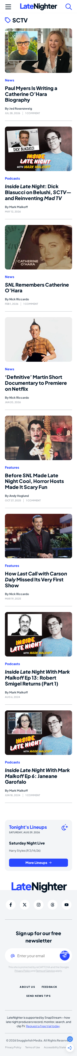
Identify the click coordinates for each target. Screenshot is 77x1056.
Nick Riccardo (19, 299)
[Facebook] (11, 905)
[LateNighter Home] (38, 6)
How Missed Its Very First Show (36, 579)
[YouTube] (66, 905)
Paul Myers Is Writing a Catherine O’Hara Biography (31, 94)
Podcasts (12, 178)
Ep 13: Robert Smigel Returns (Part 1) (37, 678)
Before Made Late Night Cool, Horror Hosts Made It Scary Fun (34, 481)
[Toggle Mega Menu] (8, 6)
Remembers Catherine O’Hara (37, 288)
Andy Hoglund (19, 495)
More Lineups (36, 862)
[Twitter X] (25, 905)
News (9, 80)
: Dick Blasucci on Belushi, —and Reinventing (38, 192)
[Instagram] (39, 905)
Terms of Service (45, 970)
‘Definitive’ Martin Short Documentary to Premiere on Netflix (36, 383)
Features (12, 467)
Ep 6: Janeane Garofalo (37, 776)
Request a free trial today (43, 1026)
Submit (65, 953)
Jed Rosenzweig (20, 108)
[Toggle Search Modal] (69, 6)
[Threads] (52, 905)
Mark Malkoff (18, 207)
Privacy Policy (23, 970)
